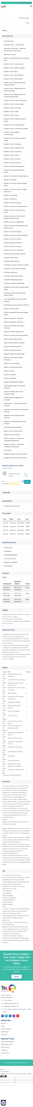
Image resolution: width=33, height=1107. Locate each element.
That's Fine (24, 1097)
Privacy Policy (9, 1102)
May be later (24, 1092)
